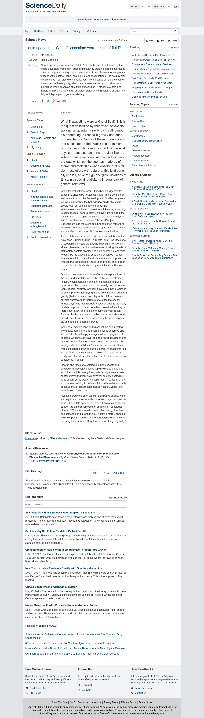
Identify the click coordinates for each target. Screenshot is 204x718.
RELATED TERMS (35, 184)
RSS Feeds (35, 692)
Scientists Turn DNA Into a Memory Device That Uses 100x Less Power (153, 249)
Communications (140, 160)
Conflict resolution (40, 237)
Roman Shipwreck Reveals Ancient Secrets (153, 59)
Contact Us (140, 692)
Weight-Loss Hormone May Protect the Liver (154, 55)
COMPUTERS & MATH (140, 150)
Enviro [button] (63, 31)
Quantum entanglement (38, 224)
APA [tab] (106, 473)
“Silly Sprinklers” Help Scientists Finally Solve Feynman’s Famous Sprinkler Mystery (154, 229)
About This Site (59, 702)
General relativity (40, 211)
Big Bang (35, 147)
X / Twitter (87, 689)
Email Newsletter (38, 688)
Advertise (96, 702)
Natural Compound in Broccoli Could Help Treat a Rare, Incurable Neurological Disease (75, 648)
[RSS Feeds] (169, 6)
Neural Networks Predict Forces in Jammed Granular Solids (61, 605)
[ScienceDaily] (46, 5)
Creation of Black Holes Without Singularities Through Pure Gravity (65, 549)
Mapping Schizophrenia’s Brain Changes (152, 87)
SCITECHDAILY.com (48, 625)
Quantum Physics (40, 165)
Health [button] (37, 31)
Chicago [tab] (119, 473)
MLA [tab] (95, 473)
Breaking (135, 47)
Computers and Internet (144, 165)
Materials (30, 438)
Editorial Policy (128, 702)
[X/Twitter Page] (149, 6)
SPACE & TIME (136, 111)
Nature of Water (39, 171)
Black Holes (138, 116)
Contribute (83, 702)
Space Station (139, 126)
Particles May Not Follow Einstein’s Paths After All (55, 531)
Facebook (87, 684)
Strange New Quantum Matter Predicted (152, 64)
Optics (135, 145)
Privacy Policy (111, 702)
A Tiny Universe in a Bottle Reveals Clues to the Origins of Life (154, 222)
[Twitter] (48, 101)
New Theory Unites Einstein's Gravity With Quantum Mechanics (63, 568)
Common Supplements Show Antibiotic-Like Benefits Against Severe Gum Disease (72, 653)
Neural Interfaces (140, 155)
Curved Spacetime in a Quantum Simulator (51, 587)
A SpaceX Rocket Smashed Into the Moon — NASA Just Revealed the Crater (154, 188)
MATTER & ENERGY (139, 130)
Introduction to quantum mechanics (42, 198)
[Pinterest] (53, 101)
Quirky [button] (91, 31)
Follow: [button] (134, 6)
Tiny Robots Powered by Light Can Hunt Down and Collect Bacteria (152, 242)
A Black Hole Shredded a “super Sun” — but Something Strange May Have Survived (154, 202)
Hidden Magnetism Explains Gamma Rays (153, 68)
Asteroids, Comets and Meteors (43, 139)
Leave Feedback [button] (143, 688)
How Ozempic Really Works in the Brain (152, 82)
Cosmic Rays (38, 132)
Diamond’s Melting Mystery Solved (149, 96)
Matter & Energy (36, 153)
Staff (72, 702)
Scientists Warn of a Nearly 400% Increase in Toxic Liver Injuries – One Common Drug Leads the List (74, 636)
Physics (34, 160)
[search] (175, 31)
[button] (149, 40)
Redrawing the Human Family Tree (149, 92)
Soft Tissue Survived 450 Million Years (151, 78)
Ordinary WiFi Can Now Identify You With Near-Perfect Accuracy (152, 215)
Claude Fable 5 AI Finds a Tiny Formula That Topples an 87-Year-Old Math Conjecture (155, 256)
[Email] (64, 101)
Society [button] (77, 31)
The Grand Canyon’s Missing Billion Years (153, 73)
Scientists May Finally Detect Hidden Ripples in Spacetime (60, 512)
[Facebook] (42, 101)
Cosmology (36, 126)
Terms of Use (146, 702)
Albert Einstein (38, 177)
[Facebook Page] (143, 6)
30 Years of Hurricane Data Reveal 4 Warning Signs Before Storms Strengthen (69, 643)
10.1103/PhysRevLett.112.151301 (48, 461)
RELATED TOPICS (35, 112)
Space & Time (35, 120)
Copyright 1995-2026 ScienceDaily (44, 706)
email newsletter (116, 19)
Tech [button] (50, 31)
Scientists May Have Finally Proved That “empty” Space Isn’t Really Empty (152, 195)
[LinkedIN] (59, 101)
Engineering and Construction (147, 140)
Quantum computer (41, 206)
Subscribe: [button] (159, 6)
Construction (138, 135)
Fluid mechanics (39, 232)
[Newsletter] (175, 6)
